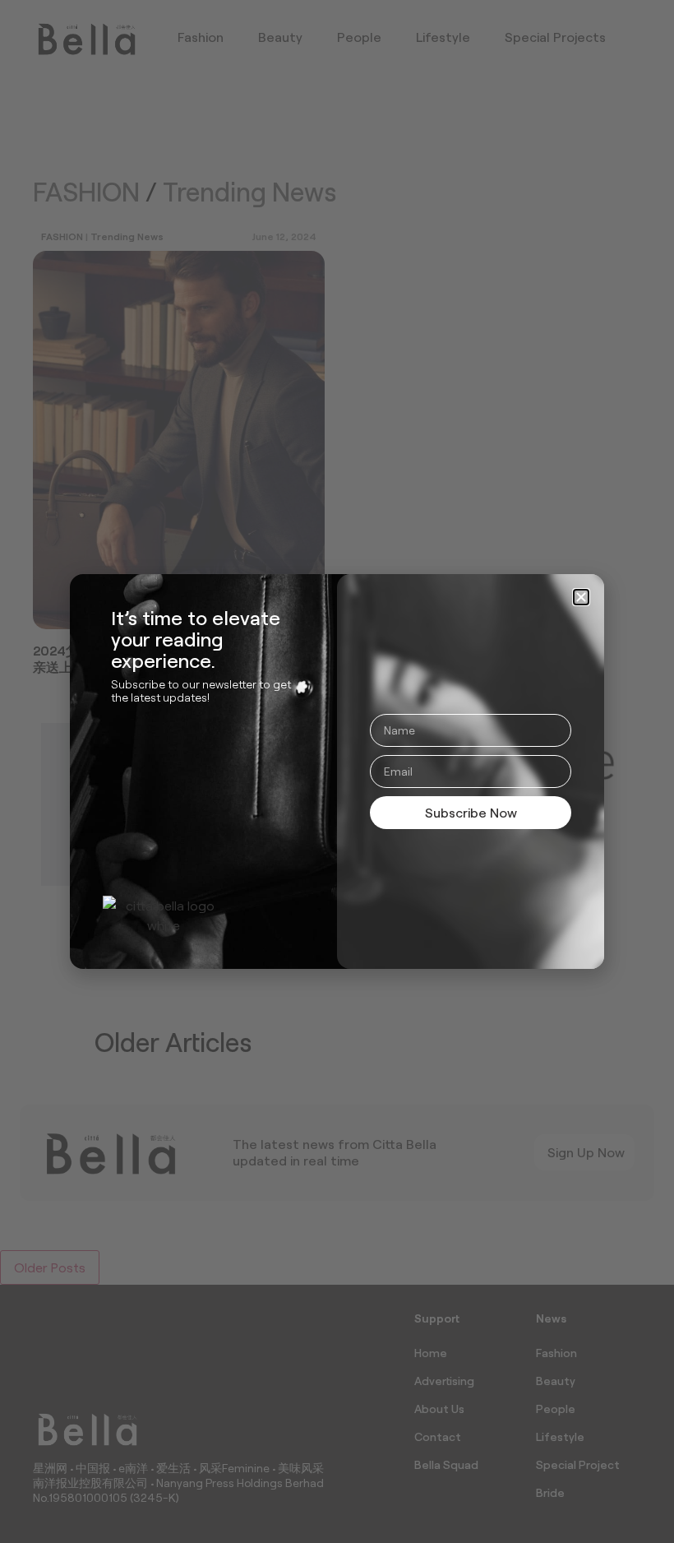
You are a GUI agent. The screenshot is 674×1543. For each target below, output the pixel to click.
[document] (337, 771)
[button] (581, 597)
